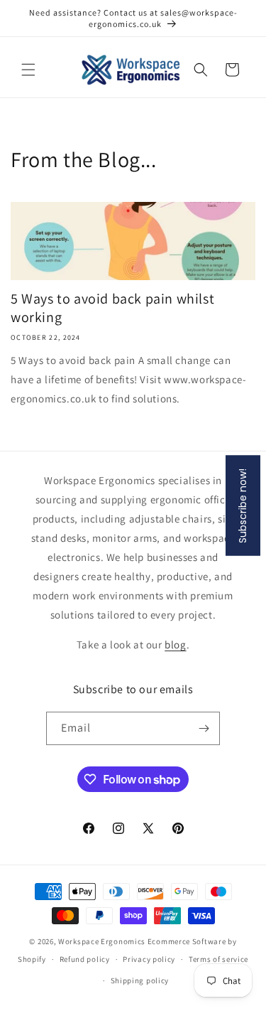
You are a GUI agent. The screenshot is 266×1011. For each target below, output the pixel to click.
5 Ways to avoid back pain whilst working (112, 307)
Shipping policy (140, 980)
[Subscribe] (203, 728)
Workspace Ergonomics (101, 941)
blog (175, 644)
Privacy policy (149, 959)
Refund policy (85, 959)
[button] (28, 69)
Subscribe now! (242, 506)
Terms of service (218, 959)
